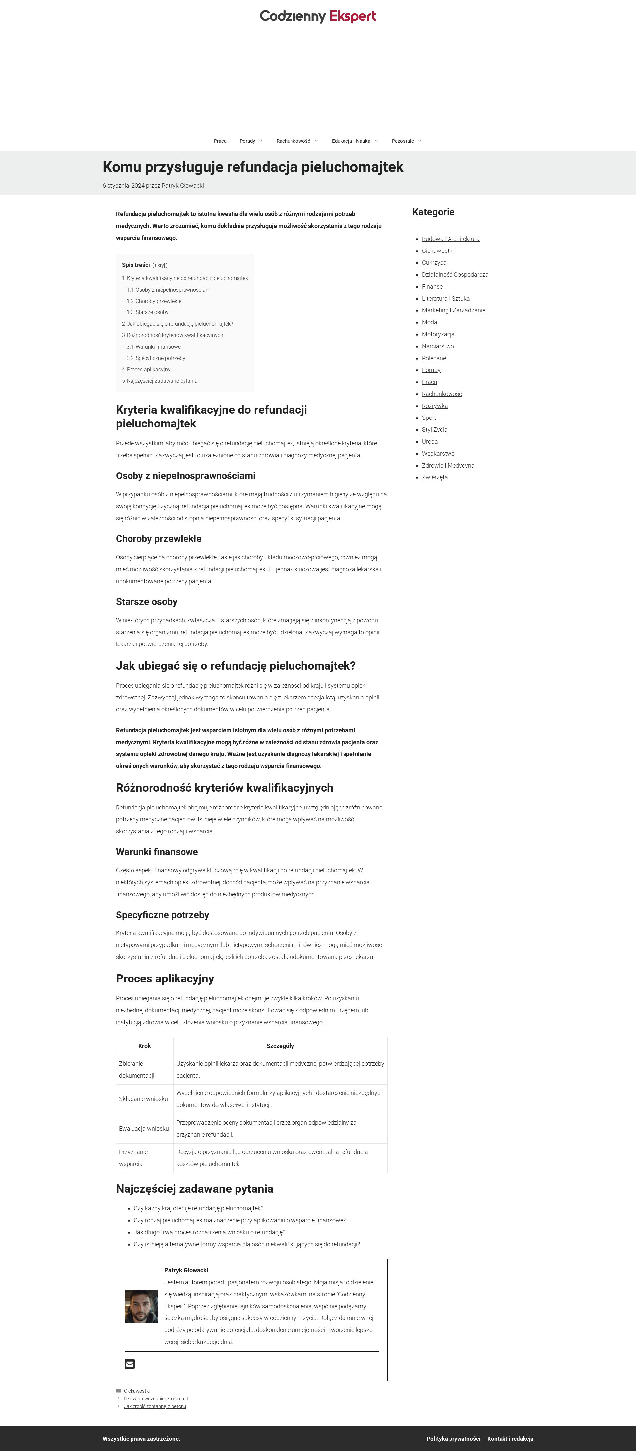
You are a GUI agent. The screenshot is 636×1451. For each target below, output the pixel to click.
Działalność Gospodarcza (455, 274)
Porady (247, 141)
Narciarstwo (438, 346)
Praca (220, 141)
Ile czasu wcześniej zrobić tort (156, 1399)
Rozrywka (435, 405)
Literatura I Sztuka (446, 298)
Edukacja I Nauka (351, 141)
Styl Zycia (435, 429)
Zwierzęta (435, 477)
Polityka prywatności (454, 1438)
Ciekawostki (137, 1391)
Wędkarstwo (438, 453)
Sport (429, 417)
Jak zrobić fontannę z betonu (155, 1406)
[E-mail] (130, 1366)
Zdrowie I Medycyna (448, 465)
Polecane (434, 358)
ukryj (160, 265)
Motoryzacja (438, 334)
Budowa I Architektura (451, 238)
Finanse (432, 286)
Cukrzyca (434, 262)
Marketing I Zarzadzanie (453, 310)
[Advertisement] (318, 81)
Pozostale (403, 141)
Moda (429, 322)
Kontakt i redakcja (510, 1438)
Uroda (430, 441)
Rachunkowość (293, 141)
